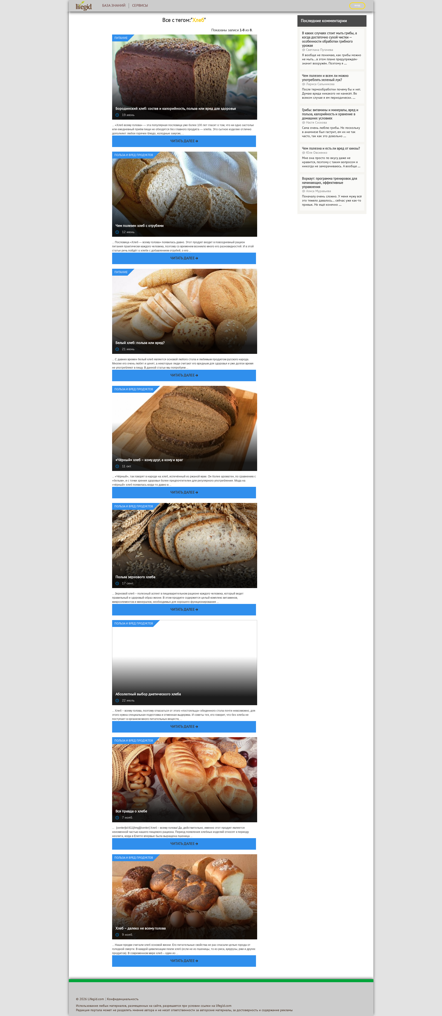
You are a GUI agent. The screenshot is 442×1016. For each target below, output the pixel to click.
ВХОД (357, 5)
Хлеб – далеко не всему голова (141, 928)
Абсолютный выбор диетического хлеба (148, 694)
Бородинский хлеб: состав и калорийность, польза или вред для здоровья (176, 108)
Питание (121, 38)
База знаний (113, 5)
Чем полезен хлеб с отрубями (140, 226)
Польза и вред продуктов (133, 155)
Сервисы (140, 5)
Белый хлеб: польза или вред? (140, 343)
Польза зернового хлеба (135, 577)
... (344, 136)
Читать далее (182, 141)
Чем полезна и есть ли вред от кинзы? (331, 148)
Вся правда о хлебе (131, 811)
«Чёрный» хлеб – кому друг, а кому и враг (149, 460)
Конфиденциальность (123, 999)
